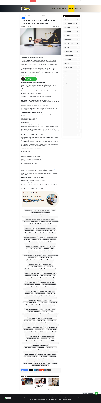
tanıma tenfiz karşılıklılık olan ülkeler (48, 315)
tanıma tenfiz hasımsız (42, 302)
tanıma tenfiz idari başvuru (48, 304)
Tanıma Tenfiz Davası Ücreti (32, 282)
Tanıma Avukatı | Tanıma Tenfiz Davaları (36, 234)
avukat (24, 26)
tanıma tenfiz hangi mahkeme (35, 300)
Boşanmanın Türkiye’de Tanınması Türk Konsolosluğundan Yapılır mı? (40, 219)
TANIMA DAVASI (42, 237)
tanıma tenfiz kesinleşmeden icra (35, 318)
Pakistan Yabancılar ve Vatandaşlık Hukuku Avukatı (36, 232)
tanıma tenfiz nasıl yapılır (28, 324)
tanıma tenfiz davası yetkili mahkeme (32, 284)
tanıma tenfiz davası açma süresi (32, 268)
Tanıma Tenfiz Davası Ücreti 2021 (47, 282)
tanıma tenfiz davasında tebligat (30, 288)
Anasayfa (23, 15)
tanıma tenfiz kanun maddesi (34, 311)
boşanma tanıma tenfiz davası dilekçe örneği (40, 212)
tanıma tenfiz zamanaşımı (43, 342)
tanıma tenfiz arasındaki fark (46, 250)
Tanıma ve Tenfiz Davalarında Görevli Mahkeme (34, 347)
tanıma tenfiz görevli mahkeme (31, 297)
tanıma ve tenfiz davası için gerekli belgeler (33, 351)
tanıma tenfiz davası (48, 266)
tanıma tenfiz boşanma (33, 261)
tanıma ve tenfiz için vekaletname (34, 360)
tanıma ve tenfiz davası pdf (30, 354)
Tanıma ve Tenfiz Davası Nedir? (50, 351)
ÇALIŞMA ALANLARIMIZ (62, 8)
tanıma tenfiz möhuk (52, 322)
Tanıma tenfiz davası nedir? (32, 277)
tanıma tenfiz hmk (53, 302)
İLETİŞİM (76, 8)
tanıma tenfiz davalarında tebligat (35, 266)
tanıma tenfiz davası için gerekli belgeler (33, 273)
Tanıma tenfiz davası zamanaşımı (49, 284)
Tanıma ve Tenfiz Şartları (40, 363)
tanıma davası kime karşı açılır (50, 239)
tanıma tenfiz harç (48, 300)
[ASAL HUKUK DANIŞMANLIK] (25, 8)
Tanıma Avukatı (52, 232)
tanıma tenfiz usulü (52, 331)
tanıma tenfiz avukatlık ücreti (46, 257)
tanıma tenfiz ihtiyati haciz (35, 306)
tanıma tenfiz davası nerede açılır (47, 277)
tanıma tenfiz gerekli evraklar (48, 295)
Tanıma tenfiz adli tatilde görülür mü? (34, 248)
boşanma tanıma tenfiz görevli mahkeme (40, 214)
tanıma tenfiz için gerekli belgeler (34, 304)
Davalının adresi (24, 178)
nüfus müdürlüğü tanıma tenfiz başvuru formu (46, 230)
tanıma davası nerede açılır (45, 241)
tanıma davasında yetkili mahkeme (48, 243)
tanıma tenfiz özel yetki (28, 329)
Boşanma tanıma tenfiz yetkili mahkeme (32, 216)
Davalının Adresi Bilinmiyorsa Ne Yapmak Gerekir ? (35, 225)
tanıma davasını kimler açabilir (32, 246)
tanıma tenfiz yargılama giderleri (33, 336)
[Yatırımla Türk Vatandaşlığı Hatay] (27, 381)
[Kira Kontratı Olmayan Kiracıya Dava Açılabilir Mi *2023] (40, 381)
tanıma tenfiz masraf (41, 322)
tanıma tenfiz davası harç (49, 270)
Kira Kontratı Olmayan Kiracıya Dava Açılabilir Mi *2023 (40, 386)
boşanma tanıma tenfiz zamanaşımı (50, 216)
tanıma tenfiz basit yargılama (33, 259)
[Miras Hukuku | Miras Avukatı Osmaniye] (53, 382)
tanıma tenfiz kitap (48, 318)
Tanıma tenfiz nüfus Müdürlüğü (51, 327)
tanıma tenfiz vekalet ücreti (32, 333)
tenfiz (55, 169)
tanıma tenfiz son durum (52, 329)
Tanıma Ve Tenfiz (54, 342)
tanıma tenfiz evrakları (40, 293)
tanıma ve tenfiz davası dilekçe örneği (40, 349)
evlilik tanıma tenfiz (52, 225)
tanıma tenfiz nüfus (38, 327)
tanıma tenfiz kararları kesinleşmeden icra (49, 313)
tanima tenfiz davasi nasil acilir (31, 275)
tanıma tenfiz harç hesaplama (29, 302)
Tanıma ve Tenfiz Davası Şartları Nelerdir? (47, 354)
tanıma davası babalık (52, 237)
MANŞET (27, 15)
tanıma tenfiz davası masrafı (50, 273)
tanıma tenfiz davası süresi (33, 279)
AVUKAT (54, 210)
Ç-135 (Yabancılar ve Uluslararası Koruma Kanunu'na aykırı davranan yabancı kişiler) (40, 221)
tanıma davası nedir (34, 241)
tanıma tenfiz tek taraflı (40, 331)
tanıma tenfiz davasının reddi (32, 291)
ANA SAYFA (54, 8)
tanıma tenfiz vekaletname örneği (47, 333)
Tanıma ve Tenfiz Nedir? (49, 360)
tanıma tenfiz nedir (54, 324)
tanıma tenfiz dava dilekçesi (34, 264)
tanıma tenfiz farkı (51, 293)
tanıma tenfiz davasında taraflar (47, 286)
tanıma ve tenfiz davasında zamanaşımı (48, 356)
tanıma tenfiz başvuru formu (47, 259)
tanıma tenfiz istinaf (47, 306)
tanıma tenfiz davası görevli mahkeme (34, 270)
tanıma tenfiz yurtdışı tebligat (29, 342)
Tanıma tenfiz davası (25, 167)
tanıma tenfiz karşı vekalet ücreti (31, 315)
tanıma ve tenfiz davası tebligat (31, 356)
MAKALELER (71, 8)
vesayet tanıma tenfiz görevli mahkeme (40, 365)
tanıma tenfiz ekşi (29, 293)
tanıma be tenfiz (50, 234)
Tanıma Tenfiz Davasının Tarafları (47, 291)
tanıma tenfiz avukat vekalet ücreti (51, 255)
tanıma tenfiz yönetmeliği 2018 (48, 340)
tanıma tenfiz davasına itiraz (32, 286)
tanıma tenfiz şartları (40, 329)
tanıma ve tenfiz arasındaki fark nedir (40, 345)
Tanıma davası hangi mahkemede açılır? (33, 239)
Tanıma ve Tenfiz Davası (51, 347)
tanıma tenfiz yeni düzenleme (48, 338)
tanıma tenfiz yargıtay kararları (33, 338)
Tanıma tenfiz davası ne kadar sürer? (48, 275)
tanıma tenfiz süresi (29, 331)
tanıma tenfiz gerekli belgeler (33, 295)
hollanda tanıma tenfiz (29, 230)
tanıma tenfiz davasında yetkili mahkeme (48, 288)
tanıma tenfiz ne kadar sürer (41, 324)
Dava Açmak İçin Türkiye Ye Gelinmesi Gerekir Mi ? (40, 223)
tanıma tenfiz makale (52, 320)
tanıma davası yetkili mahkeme (32, 243)
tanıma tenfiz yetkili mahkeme (33, 340)
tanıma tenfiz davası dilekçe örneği (48, 268)
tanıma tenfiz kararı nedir (48, 311)
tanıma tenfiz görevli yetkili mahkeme (48, 297)
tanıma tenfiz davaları (47, 264)
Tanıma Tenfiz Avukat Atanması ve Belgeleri (32, 255)
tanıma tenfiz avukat (47, 252)
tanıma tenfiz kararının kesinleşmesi (30, 313)
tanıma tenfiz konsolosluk (29, 320)
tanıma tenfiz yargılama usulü (48, 336)
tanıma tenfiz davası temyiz (47, 279)
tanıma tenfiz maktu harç (29, 322)
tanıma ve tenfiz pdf (28, 363)
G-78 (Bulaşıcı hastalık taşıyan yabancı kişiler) (46, 228)
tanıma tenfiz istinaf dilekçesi (32, 309)
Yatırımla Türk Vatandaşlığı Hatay (26, 386)
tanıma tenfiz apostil (33, 250)
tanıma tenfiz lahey (41, 320)
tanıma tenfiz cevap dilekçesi (46, 261)
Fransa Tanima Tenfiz (29, 228)
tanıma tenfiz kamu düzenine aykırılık (47, 309)
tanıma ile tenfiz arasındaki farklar (48, 246)
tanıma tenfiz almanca (49, 248)
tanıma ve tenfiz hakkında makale (46, 358)
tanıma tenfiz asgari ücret (35, 252)
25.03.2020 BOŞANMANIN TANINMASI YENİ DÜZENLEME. (37, 210)
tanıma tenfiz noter (27, 327)
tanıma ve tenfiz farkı (32, 358)
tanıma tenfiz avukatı (33, 257)
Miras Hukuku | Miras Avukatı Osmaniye (53, 388)
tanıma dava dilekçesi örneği (30, 237)
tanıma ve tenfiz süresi (52, 363)
